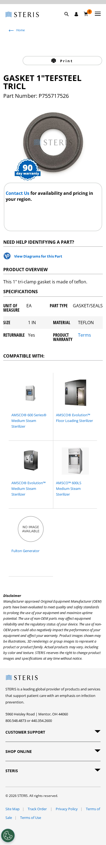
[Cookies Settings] (8, 835)
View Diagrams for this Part (38, 256)
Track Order (38, 808)
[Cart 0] (86, 14)
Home (20, 30)
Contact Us (18, 193)
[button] (69, 20)
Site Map (12, 808)
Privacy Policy (67, 808)
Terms (84, 335)
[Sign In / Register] (76, 14)
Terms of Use (30, 817)
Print (65, 60)
